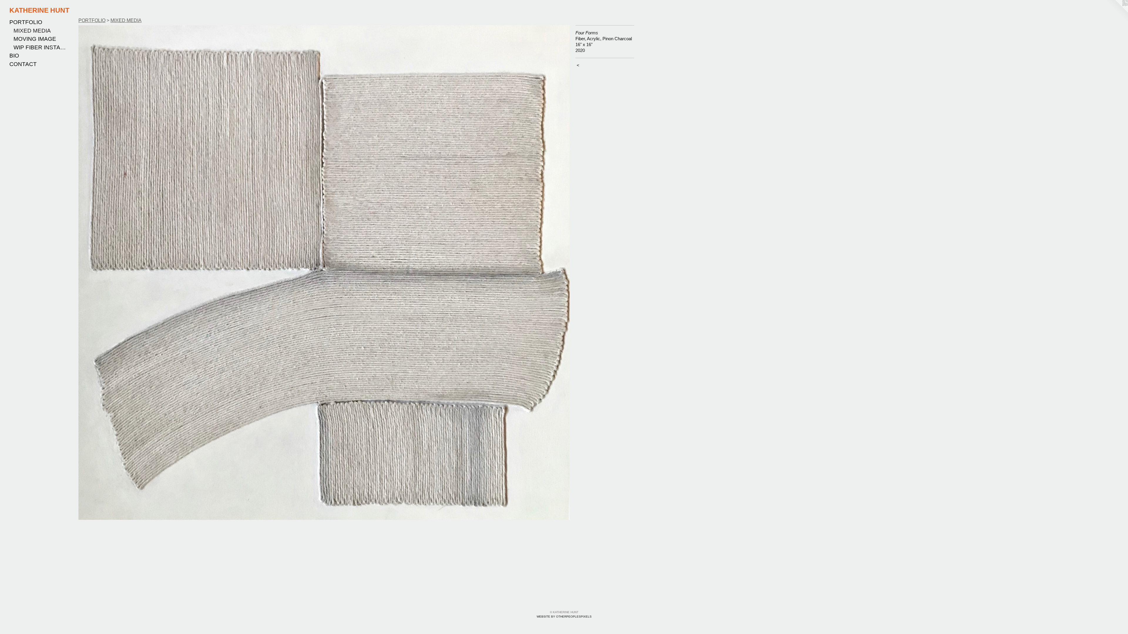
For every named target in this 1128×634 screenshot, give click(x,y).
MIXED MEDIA (32, 31)
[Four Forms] (324, 272)
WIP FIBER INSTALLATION (41, 47)
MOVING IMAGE (35, 39)
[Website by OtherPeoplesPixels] (1116, 11)
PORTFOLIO (25, 22)
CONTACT (23, 64)
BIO (14, 56)
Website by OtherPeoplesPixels (564, 616)
